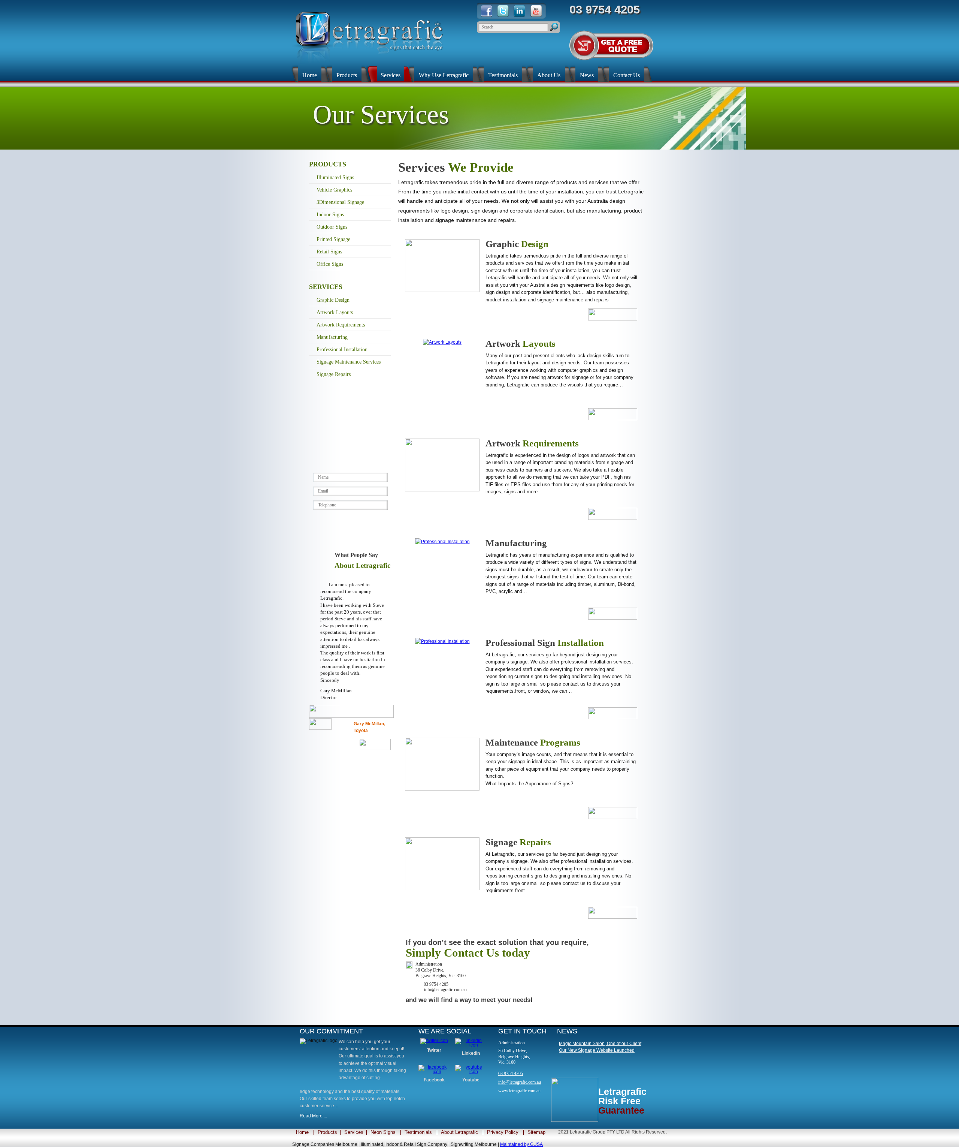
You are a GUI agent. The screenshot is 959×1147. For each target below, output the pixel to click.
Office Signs (330, 264)
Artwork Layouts (335, 312)
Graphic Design (333, 300)
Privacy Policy (502, 1132)
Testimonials (503, 75)
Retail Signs (329, 252)
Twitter (434, 1050)
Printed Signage (333, 239)
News (587, 75)
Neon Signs (383, 1132)
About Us (548, 75)
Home (309, 75)
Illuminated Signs (335, 177)
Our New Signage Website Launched (597, 1050)
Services (390, 75)
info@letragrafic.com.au (519, 1082)
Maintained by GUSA (521, 1144)
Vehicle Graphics (334, 190)
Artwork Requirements (341, 325)
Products (346, 75)
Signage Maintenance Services (349, 362)
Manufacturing (332, 337)
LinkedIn (471, 1053)
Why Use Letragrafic (444, 75)
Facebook (434, 1080)
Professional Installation (342, 349)
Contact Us (626, 75)
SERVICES (325, 286)
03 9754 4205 (510, 1073)
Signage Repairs (334, 374)
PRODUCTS (327, 164)
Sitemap (536, 1132)
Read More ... (313, 1116)
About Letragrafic (459, 1132)
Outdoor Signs (332, 227)
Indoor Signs (330, 214)
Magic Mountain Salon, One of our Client (600, 1043)
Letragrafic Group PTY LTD (597, 1132)
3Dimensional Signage (340, 202)
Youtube (471, 1080)
